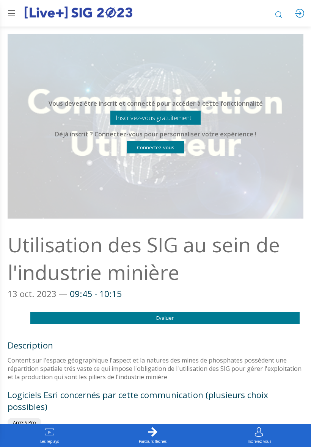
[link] (49, 435)
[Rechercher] (278, 13)
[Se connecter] (299, 13)
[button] (155, 118)
